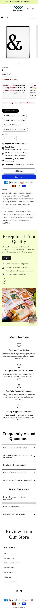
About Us (7, 577)
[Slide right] (23, 63)
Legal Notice (8, 572)
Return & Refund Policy (12, 563)
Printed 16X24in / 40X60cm (14, 120)
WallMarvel (21, 607)
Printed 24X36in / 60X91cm (14, 125)
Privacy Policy (9, 567)
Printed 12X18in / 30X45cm (14, 115)
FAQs (7, 223)
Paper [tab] (6, 258)
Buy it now (19, 177)
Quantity (4, 134)
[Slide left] (14, 63)
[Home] (2, 18)
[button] (4, 9)
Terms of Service (10, 582)
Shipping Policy (9, 558)
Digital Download (10, 111)
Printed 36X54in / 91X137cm (15, 129)
